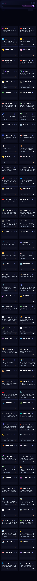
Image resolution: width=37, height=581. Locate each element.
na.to (4, 3)
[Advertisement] (18, 18)
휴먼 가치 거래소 (27, 5)
